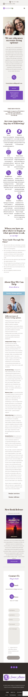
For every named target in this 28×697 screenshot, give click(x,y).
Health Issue (8, 176)
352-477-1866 (14, 601)
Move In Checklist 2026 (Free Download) (14, 114)
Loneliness (19, 200)
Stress (8, 135)
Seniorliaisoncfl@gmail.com (14, 589)
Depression (19, 155)
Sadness (19, 135)
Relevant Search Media (18, 687)
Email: (16, 585)
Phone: (16, 597)
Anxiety (19, 176)
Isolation (8, 200)
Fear (8, 155)
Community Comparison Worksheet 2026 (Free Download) (14, 112)
